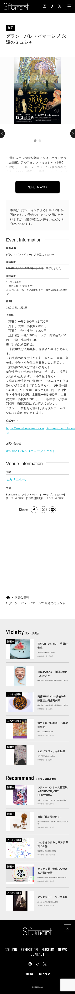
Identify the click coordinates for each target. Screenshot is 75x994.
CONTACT (37, 954)
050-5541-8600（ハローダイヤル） (31, 451)
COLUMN (11, 949)
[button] (35, 140)
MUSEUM (47, 949)
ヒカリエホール (17, 479)
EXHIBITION (29, 949)
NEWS (62, 949)
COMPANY (44, 974)
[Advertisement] (37, 552)
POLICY (29, 974)
